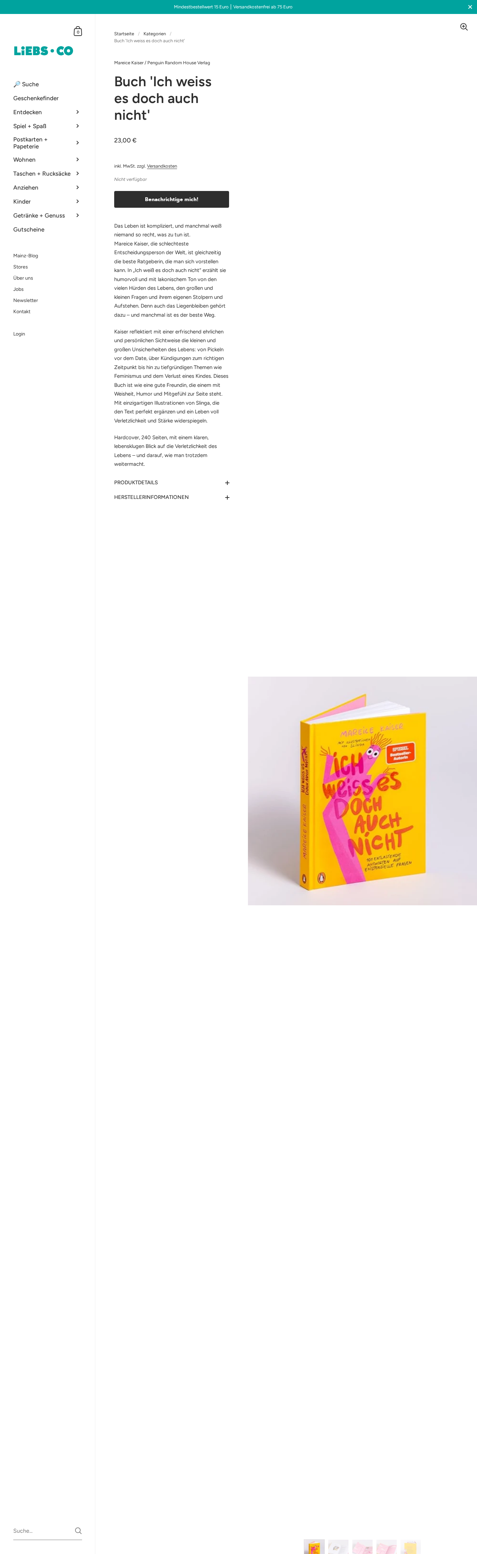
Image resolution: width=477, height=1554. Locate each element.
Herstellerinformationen (151, 497)
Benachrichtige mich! (171, 199)
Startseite (124, 33)
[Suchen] (78, 1530)
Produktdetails (136, 482)
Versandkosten (162, 166)
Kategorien (155, 33)
